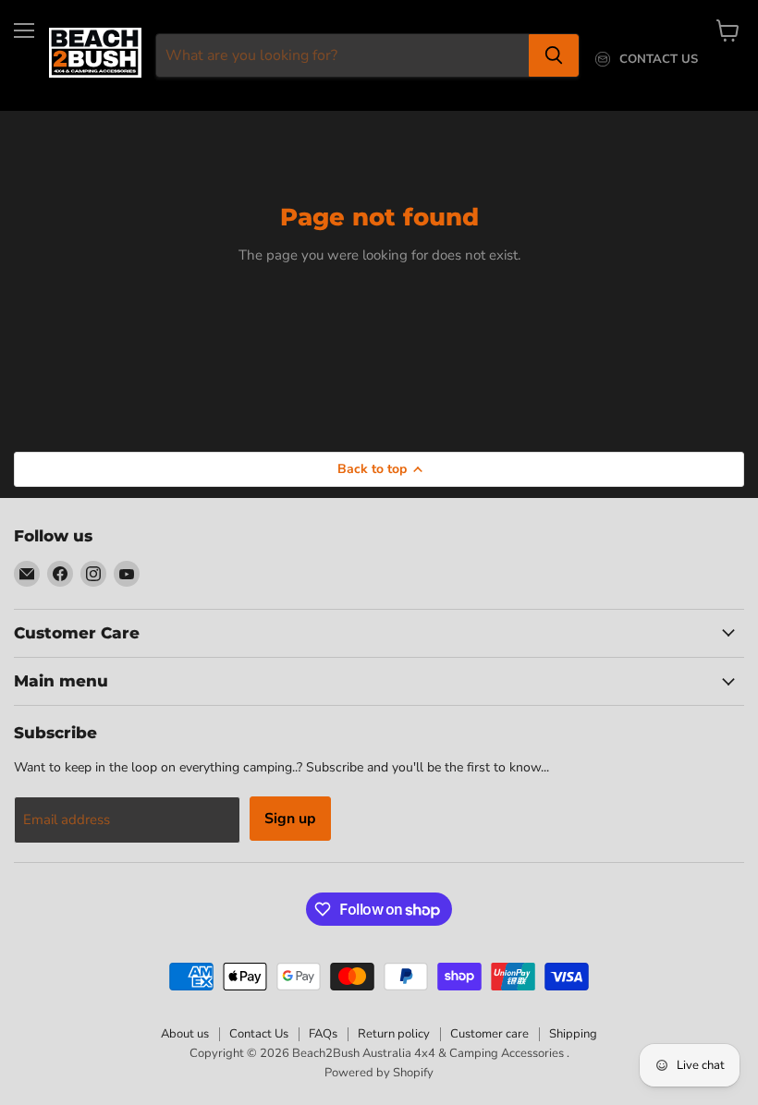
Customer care (489, 1034)
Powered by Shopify (379, 1072)
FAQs (323, 1034)
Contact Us (258, 1034)
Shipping (573, 1034)
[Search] (554, 55)
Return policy (394, 1034)
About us (185, 1034)
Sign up (290, 818)
